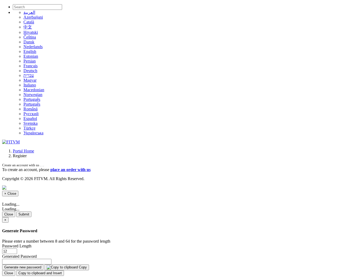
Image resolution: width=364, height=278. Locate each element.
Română (30, 109)
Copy (82, 267)
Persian (29, 61)
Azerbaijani (33, 17)
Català (28, 22)
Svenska (30, 123)
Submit (23, 214)
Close (8, 214)
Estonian (30, 56)
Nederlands (33, 46)
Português (31, 99)
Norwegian (32, 94)
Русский (31, 113)
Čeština (29, 37)
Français (30, 66)
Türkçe (29, 128)
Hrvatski (30, 32)
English (29, 51)
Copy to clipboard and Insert (40, 273)
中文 (27, 27)
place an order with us (70, 169)
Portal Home (23, 151)
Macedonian (33, 90)
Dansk (28, 42)
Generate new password (22, 267)
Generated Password (19, 256)
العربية (29, 12)
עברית (28, 75)
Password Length (16, 246)
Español (30, 118)
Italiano (29, 85)
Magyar (30, 80)
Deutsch (30, 70)
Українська (33, 133)
